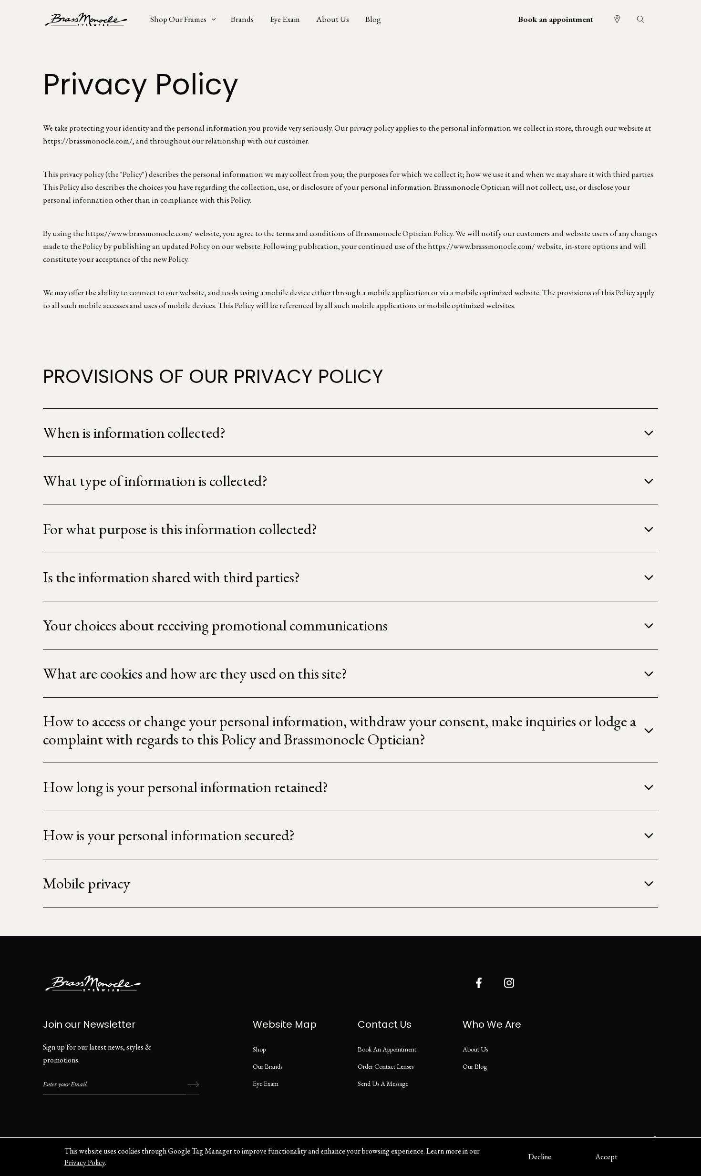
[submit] (192, 1084)
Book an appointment (555, 19)
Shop (259, 1049)
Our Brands (267, 1066)
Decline (539, 1157)
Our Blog (475, 1066)
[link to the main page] (93, 19)
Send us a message (383, 1083)
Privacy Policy (84, 1162)
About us (475, 1049)
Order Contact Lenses (385, 1066)
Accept (606, 1157)
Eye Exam (265, 1083)
